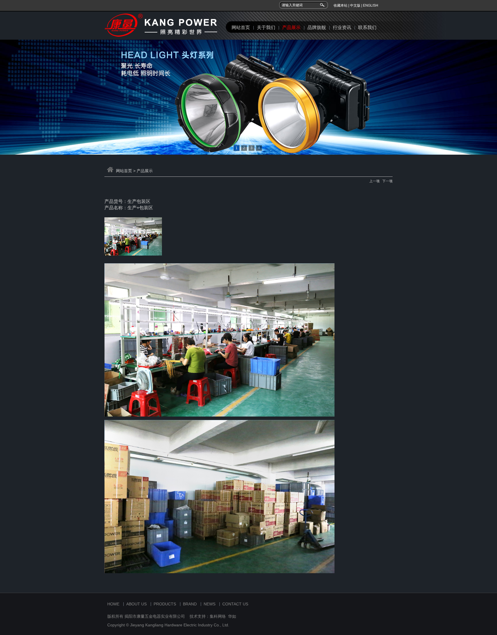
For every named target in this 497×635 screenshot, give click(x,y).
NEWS (209, 604)
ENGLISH (370, 5)
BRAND (190, 604)
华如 (232, 616)
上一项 (374, 181)
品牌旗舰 (316, 27)
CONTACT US (235, 604)
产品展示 (291, 27)
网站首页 (241, 27)
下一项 (387, 181)
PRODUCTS (165, 604)
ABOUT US (136, 604)
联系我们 (367, 27)
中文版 (355, 5)
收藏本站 (340, 5)
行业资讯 (342, 27)
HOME (113, 604)
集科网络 (218, 616)
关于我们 (266, 27)
